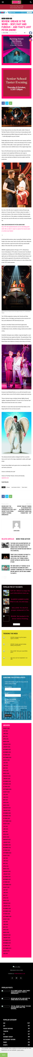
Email (7, 693)
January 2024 (6, 810)
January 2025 (6, 778)
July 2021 (5, 890)
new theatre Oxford (15, 487)
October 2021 (6, 882)
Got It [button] (3, 1055)
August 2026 (6, 728)
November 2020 (7, 911)
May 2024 (5, 800)
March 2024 (6, 805)
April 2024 (5, 802)
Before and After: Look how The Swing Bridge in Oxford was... (20, 999)
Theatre (7, 16)
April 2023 (5, 834)
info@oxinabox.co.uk (19, 973)
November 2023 (7, 815)
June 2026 (5, 733)
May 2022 (5, 863)
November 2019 (7, 943)
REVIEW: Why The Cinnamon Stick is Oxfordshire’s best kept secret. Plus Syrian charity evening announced (9, 510)
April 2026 (5, 739)
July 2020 (5, 921)
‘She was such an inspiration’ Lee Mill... (18, 658)
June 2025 (5, 765)
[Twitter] (6, 103)
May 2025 (5, 768)
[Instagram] (16, 978)
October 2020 (6, 913)
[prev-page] (3, 577)
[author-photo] (16, 528)
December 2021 (7, 876)
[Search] (31, 2)
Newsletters (10, 701)
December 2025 (7, 749)
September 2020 (7, 916)
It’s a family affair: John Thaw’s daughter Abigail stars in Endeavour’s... (20, 992)
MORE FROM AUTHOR (23, 539)
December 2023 (7, 813)
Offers (8, 703)
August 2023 (6, 823)
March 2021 (6, 900)
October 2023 (6, 818)
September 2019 (7, 948)
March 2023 (6, 837)
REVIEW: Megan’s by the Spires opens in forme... (18, 638)
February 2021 (6, 903)
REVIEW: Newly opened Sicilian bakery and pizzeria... (18, 644)
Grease (8, 487)
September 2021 (7, 884)
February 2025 (6, 776)
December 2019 (7, 940)
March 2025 (6, 773)
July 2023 (5, 826)
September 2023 (7, 821)
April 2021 (5, 898)
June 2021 (5, 892)
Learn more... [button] (20, 1050)
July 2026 (5, 731)
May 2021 (5, 895)
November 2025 (7, 752)
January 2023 (6, 842)
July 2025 (5, 762)
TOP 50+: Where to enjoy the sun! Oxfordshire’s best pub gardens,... (21, 1007)
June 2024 (5, 797)
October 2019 (6, 945)
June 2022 (5, 860)
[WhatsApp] (10, 103)
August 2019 (6, 951)
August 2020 (6, 919)
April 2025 (5, 770)
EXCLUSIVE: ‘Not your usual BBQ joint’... (18, 651)
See (11, 18)
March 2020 (6, 932)
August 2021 (6, 887)
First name (8, 687)
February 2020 (6, 935)
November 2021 (7, 879)
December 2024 (7, 781)
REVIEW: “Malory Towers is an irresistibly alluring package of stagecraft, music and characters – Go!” (24, 509)
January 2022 (6, 874)
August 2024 (6, 792)
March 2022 (6, 868)
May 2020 (5, 927)
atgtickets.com (5, 478)
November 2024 (7, 784)
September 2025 (7, 757)
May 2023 (5, 831)
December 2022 (7, 845)
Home (3, 16)
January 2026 (6, 747)
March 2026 (6, 741)
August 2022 (6, 855)
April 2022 (5, 866)
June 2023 (5, 829)
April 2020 (5, 929)
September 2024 (7, 789)
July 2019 (5, 953)
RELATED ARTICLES (8, 539)
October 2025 (6, 754)
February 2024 (6, 807)
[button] (2, 2)
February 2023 (6, 839)
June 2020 (5, 924)
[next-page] (5, 577)
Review (12, 16)
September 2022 (7, 853)
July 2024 (5, 794)
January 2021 (6, 906)
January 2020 (6, 937)
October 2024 (6, 786)
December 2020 (7, 908)
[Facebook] (3, 103)
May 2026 (5, 736)
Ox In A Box (5, 32)
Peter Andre (24, 487)
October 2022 (6, 850)
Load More (16, 624)
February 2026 (6, 744)
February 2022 (6, 871)
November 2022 (7, 847)
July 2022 (5, 858)
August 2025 (6, 760)
